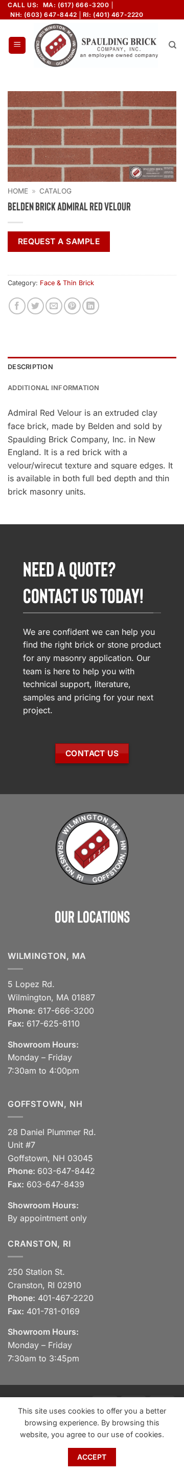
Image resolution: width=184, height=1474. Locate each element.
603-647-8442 (66, 1171)
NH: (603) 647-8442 (43, 14)
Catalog (55, 191)
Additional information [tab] (54, 388)
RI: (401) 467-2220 (113, 14)
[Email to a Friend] (53, 305)
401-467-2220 (66, 1298)
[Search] (172, 45)
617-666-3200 (66, 1011)
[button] (17, 45)
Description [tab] (30, 367)
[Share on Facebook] (17, 305)
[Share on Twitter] (35, 305)
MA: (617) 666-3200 (76, 5)
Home (18, 191)
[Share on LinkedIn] (90, 305)
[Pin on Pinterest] (72, 305)
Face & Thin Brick (67, 283)
